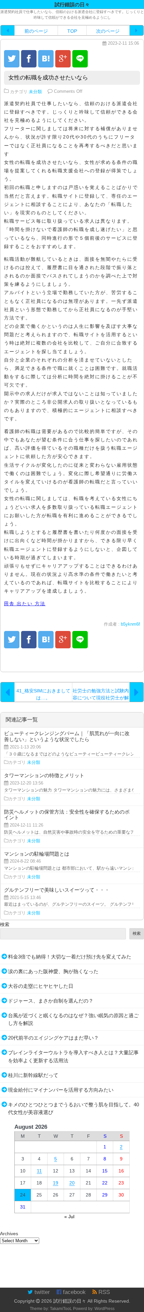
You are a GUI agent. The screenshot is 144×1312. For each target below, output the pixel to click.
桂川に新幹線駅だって (33, 1075)
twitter (41, 1292)
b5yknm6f (130, 624)
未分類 (35, 91)
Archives (9, 1233)
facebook (73, 1292)
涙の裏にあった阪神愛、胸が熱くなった (53, 971)
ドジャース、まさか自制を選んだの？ (50, 1001)
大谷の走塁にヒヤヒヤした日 (40, 986)
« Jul (69, 1216)
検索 (4, 924)
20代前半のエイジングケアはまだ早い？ (53, 1038)
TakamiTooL (61, 1308)
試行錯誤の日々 (69, 1301)
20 (72, 1182)
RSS (103, 1292)
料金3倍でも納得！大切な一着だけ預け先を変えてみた (69, 956)
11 (39, 1170)
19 (55, 1182)
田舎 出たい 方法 (25, 603)
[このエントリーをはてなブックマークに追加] (46, 58)
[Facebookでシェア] (28, 58)
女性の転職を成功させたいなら (48, 77)
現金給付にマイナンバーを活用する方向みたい (61, 1090)
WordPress (104, 1308)
